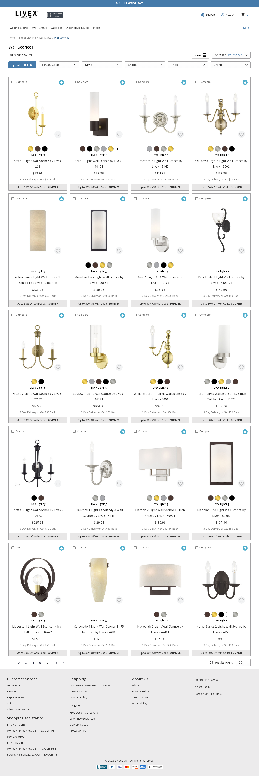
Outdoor (56, 27)
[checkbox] (12, 82)
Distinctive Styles (78, 27)
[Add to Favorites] (58, 134)
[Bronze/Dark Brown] (38, 149)
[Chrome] (104, 149)
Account (231, 14)
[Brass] (30, 149)
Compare (21, 82)
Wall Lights (39, 27)
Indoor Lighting (27, 37)
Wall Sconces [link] (61, 37)
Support (210, 14)
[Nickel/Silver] (97, 149)
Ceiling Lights (19, 27)
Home (12, 37)
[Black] (45, 149)
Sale (246, 27)
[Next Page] (63, 662)
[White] (228, 614)
